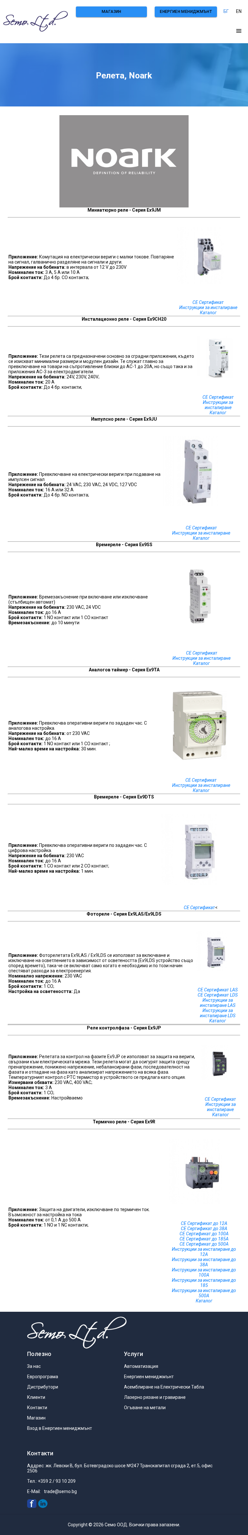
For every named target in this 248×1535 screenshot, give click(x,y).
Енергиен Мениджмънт (186, 11)
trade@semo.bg (60, 1491)
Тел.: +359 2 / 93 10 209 (51, 1481)
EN (239, 11)
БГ (226, 11)
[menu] (239, 31)
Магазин (111, 11)
